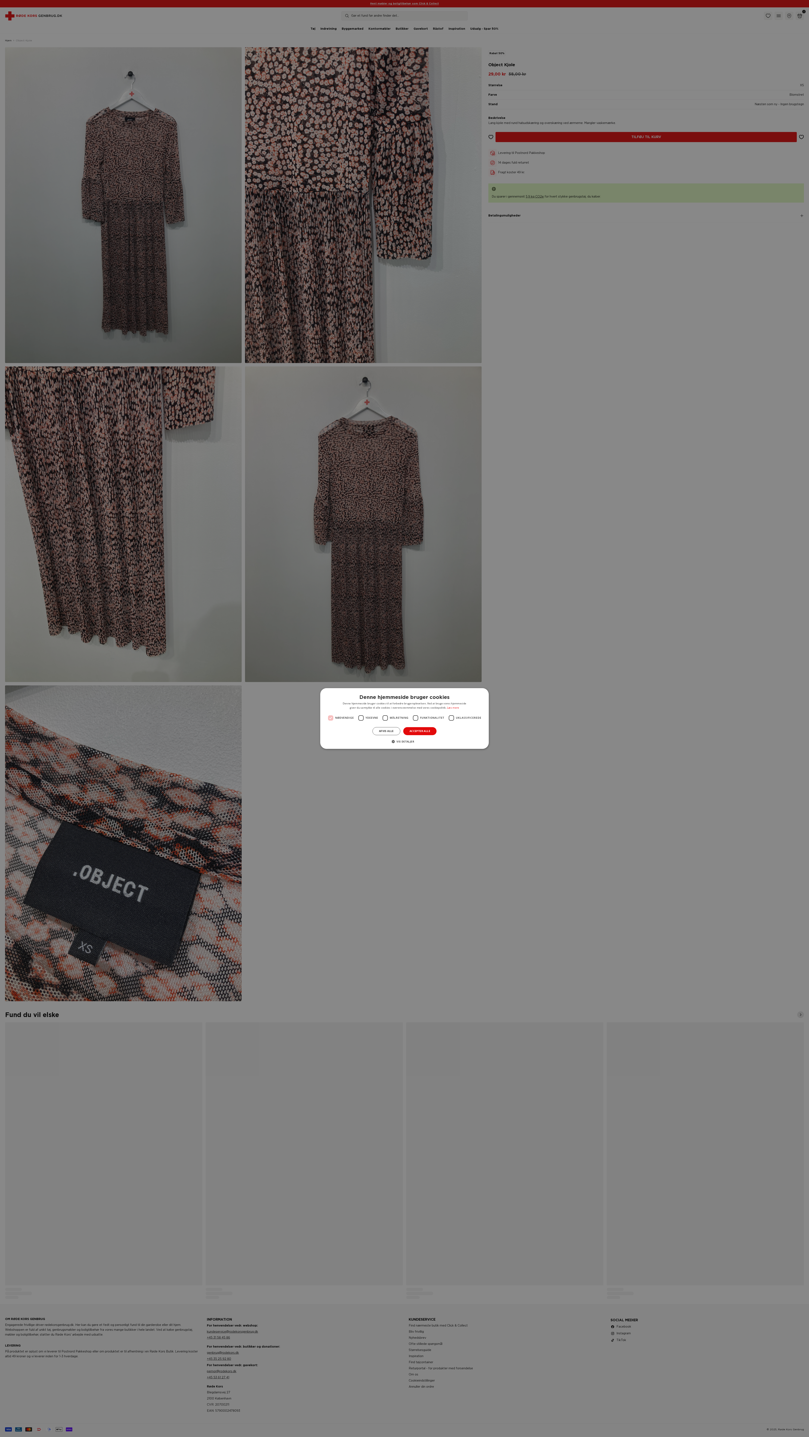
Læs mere (453, 707)
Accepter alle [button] (420, 731)
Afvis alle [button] (386, 731)
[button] (404, 741)
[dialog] (404, 718)
